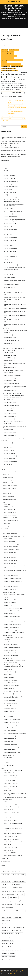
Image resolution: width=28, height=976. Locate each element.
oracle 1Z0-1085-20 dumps (10, 783)
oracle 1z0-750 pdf (8, 850)
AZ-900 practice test (9, 599)
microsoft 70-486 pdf (9, 650)
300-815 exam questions (10, 216)
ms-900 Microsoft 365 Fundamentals (13, 632)
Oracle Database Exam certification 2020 (12, 828)
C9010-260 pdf (17, 917)
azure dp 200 (5, 49)
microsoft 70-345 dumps (10, 680)
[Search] (25, 25)
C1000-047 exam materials (9, 515)
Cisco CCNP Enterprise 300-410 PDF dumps (14, 311)
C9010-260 (5, 914)
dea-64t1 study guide (7, 933)
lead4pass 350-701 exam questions (10, 950)
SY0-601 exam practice (9, 458)
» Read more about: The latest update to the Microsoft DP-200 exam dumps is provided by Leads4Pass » (13, 118)
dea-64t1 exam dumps (18, 927)
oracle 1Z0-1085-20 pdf (10, 786)
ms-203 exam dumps (9, 738)
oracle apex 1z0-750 (9, 852)
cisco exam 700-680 (9, 390)
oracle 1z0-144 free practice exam (12, 823)
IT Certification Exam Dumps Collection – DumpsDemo (14, 8)
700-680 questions (15, 884)
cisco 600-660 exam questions (11, 405)
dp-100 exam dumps (9, 700)
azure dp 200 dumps (14, 49)
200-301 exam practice (9, 184)
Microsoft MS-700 (8, 716)
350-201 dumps (8, 226)
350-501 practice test (9, 251)
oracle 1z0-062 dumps (9, 804)
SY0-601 (6, 445)
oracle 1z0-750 (7, 844)
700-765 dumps (6, 887)
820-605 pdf (20, 894)
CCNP (4, 195)
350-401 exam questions (10, 237)
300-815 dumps (8, 214)
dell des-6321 (19, 933)
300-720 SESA (7, 208)
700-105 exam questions (18, 874)
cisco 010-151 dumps (9, 337)
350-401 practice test (9, 240)
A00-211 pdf (18, 901)
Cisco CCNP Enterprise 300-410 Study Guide (15, 319)
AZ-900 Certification (19, 910)
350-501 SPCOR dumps (10, 254)
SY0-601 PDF (7, 464)
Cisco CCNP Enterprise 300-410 (11, 290)
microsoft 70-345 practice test (11, 685)
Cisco (2, 166)
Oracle (2, 768)
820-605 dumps (6, 891)
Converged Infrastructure (9, 471)
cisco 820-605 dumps (9, 355)
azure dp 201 (7, 555)
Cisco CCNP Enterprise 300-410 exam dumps (15, 299)
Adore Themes (14, 974)
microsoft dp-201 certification (11, 584)
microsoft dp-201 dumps (10, 586)
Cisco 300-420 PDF (8, 287)
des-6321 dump (6, 937)
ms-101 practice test (9, 736)
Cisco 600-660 (7, 399)
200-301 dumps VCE (9, 178)
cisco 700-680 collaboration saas (12, 375)
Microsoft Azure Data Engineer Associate (11, 64)
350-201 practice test (9, 232)
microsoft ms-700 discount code (12, 719)
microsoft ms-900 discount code (12, 616)
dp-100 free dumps (8, 705)
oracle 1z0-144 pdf (8, 826)
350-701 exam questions (10, 265)
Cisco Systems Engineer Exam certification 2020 (14, 426)
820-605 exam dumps (18, 891)
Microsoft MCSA (7, 635)
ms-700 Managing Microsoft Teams (12, 752)
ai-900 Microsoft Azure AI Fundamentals (14, 594)
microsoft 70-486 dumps (10, 644)
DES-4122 (5, 474)
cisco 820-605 (7, 352)
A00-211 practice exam (7, 904)
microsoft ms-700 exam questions (12, 725)
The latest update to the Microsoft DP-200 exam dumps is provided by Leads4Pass (14, 73)
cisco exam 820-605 (9, 367)
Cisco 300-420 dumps (9, 277)
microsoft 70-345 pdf (9, 683)
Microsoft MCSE (6, 658)
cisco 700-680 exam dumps (11, 383)
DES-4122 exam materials (9, 485)
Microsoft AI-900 (8, 605)
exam (4, 77)
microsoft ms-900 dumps (10, 619)
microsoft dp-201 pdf (9, 589)
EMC (2, 469)
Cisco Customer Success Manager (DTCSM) (14, 363)
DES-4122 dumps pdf (8, 480)
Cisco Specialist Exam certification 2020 (12, 393)
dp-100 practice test (9, 708)
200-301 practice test (9, 192)
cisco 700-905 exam (9, 435)
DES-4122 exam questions (9, 491)
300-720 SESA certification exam (12, 211)
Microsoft (4, 62)
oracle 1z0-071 (7, 831)
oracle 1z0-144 (7, 817)
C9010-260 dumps (15, 914)
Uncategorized (4, 861)
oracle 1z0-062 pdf (8, 809)
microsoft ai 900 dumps (10, 602)
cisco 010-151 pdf (8, 343)
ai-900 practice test (7, 910)
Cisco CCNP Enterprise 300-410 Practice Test (15, 315)
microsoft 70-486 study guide (11, 655)
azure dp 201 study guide (10, 563)
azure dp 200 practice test (8, 53)
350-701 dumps (8, 262)
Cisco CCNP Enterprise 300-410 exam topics (15, 304)
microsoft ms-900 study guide (11, 630)
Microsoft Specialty (7, 755)
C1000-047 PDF (6, 523)
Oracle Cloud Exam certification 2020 (12, 770)
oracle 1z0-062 (7, 801)
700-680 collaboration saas (9, 878)
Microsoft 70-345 (8, 677)
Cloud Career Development (8, 923)
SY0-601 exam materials (10, 456)
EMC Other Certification (8, 499)
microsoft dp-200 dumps (16, 66)
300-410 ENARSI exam (9, 197)
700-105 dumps (16, 871)
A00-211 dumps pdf (7, 901)
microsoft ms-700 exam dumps (11, 722)
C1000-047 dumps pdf (8, 509)
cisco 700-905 (7, 429)
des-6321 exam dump (7, 940)
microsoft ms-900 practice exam (12, 627)
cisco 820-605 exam (9, 357)
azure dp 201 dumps (9, 557)
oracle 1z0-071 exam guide (10, 839)
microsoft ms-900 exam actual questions (14, 621)
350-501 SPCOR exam (9, 256)
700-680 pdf (5, 884)
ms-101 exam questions (10, 730)
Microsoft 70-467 (8, 688)
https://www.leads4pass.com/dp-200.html (12, 91)
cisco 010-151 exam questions (11, 340)
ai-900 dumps (20, 904)
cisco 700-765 (7, 410)
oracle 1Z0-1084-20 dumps (10, 775)
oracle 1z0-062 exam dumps (11, 806)
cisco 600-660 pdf (8, 408)
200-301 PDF (7, 189)
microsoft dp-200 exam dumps (9, 68)
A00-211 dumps (13, 897)
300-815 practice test (9, 223)
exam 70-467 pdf (8, 674)
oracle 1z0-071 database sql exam (12, 833)
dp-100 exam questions (10, 703)
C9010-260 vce (6, 920)
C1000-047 (5, 504)
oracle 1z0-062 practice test (11, 812)
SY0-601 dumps (8, 447)
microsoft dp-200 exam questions (9, 70)
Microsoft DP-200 (6, 66)
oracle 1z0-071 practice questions (12, 842)
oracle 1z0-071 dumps (9, 836)
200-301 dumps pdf (9, 175)
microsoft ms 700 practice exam (12, 714)
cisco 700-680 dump (9, 380)
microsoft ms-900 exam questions (12, 624)
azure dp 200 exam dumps (8, 51)
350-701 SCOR (7, 274)
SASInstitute (4, 858)
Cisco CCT (5, 328)
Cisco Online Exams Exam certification (12, 370)
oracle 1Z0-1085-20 (9, 780)
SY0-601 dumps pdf (9, 450)
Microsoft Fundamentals (9, 592)
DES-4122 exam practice (8, 488)
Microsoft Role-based (8, 694)
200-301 (6, 170)
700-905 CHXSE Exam (18, 887)
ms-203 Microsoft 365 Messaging (12, 747)
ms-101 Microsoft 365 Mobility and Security (14, 733)
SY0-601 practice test (9, 467)
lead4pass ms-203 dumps (8, 956)
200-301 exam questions (10, 186)
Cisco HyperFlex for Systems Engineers (13, 438)
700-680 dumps (6, 881)
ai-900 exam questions (7, 907)
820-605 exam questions (8, 894)
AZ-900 (6, 597)
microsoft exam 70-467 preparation (12, 691)
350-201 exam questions (10, 229)
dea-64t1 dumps (6, 927)
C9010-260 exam (6, 917)
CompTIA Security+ (7, 443)
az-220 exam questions (9, 760)
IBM (2, 502)
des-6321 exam (16, 937)
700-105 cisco (5, 871)
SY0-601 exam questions (10, 461)
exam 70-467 (7, 669)
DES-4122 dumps (7, 477)
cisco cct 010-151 (8, 346)
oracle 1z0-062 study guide (10, 815)
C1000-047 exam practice (9, 517)
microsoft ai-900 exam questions (12, 608)
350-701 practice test (9, 272)
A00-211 (4, 897)
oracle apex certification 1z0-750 (12, 855)
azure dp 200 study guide (7, 57)
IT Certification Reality (7, 943)
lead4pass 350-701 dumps (8, 946)
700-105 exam (5, 874)
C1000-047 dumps (7, 506)
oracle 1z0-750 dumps (9, 847)
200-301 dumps (8, 173)
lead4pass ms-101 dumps (8, 953)
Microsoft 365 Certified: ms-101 (11, 711)
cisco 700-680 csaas (9, 378)
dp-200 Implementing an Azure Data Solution (12, 60)
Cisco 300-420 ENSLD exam (11, 284)
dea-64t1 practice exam (17, 930)
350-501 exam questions (10, 248)
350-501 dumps (8, 245)
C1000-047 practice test (8, 526)
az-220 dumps (7, 757)
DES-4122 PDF (6, 493)
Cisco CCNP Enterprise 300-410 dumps (13, 297)
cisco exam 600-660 (9, 419)
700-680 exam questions (19, 881)
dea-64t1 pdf (5, 930)
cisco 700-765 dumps (9, 413)
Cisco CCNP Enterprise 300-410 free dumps (14, 308)
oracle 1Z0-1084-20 (9, 772)
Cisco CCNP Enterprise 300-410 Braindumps (15, 292)
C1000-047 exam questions (9, 520)
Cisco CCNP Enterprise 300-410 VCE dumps (14, 324)
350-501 (6, 243)
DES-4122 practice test (8, 496)
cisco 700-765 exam (9, 416)
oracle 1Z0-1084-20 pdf (10, 778)
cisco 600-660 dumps (9, 402)
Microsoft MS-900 (8, 613)
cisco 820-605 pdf (8, 360)
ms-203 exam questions (10, 744)
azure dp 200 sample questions (9, 55)
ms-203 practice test (9, 749)
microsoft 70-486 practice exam (12, 653)
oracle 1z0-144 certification (10, 820)
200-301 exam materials (10, 181)
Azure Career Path (7, 531)
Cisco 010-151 (7, 335)
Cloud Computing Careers (9, 533)
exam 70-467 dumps (9, 672)
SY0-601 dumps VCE (9, 453)
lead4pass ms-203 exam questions (10, 960)
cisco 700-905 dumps (9, 432)
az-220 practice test (9, 765)
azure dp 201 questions (10, 560)
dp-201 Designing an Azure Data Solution (14, 570)
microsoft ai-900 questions (10, 610)
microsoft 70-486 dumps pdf (11, 647)
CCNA (4, 168)
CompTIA (3, 440)
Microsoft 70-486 (8, 642)
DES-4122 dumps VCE (8, 482)
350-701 (6, 259)
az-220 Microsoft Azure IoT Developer (13, 762)
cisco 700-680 (7, 372)
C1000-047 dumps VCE (8, 512)
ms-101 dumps (8, 727)
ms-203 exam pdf (8, 741)
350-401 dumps (8, 234)
